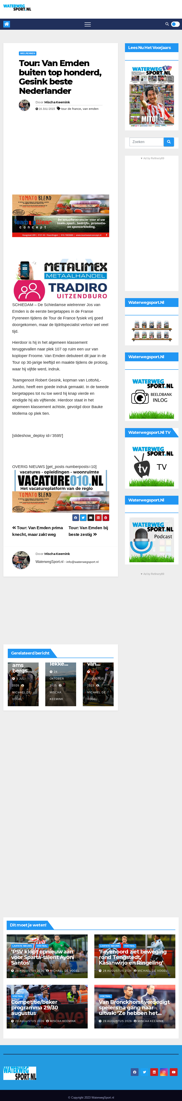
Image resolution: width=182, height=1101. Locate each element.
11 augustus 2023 (95, 678)
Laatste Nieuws (22, 946)
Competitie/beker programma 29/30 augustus (34, 1007)
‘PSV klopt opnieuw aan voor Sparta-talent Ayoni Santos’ (42, 957)
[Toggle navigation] (88, 24)
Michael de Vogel (21, 696)
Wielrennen (27, 53)
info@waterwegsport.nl (82, 562)
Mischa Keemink (57, 102)
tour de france (71, 108)
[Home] (6, 24)
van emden (91, 108)
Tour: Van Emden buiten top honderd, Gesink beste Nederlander (60, 77)
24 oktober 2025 (57, 678)
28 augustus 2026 (30, 970)
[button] (167, 24)
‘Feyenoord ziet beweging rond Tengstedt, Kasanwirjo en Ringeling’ (133, 957)
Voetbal (42, 946)
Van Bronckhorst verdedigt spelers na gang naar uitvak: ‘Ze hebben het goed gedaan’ (134, 1010)
